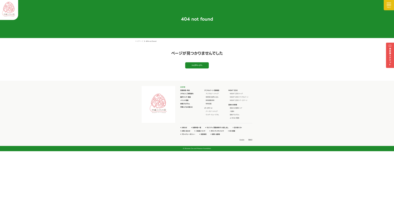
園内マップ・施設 (185, 97)
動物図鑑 (208, 104)
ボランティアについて (217, 131)
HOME (182, 87)
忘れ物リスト (238, 127)
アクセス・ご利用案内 (186, 93)
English (242, 140)
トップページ (139, 41)
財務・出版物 (216, 134)
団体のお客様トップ (236, 108)
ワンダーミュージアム (212, 115)
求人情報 (232, 131)
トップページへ (197, 65)
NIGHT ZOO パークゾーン (238, 100)
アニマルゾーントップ (212, 93)
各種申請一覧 (196, 127)
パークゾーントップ (212, 111)
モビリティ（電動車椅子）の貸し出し (218, 127)
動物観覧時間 (210, 100)
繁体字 (250, 140)
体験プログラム (185, 104)
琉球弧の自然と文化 (212, 97)
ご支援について (200, 131)
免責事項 (203, 134)
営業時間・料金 (185, 90)
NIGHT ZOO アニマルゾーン (239, 97)
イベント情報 (184, 100)
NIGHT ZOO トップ (236, 93)
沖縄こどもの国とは (186, 107)
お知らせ (184, 127)
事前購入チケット (390, 57)
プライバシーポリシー (188, 134)
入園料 (232, 111)
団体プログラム (234, 115)
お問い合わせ (186, 131)
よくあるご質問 (234, 118)
